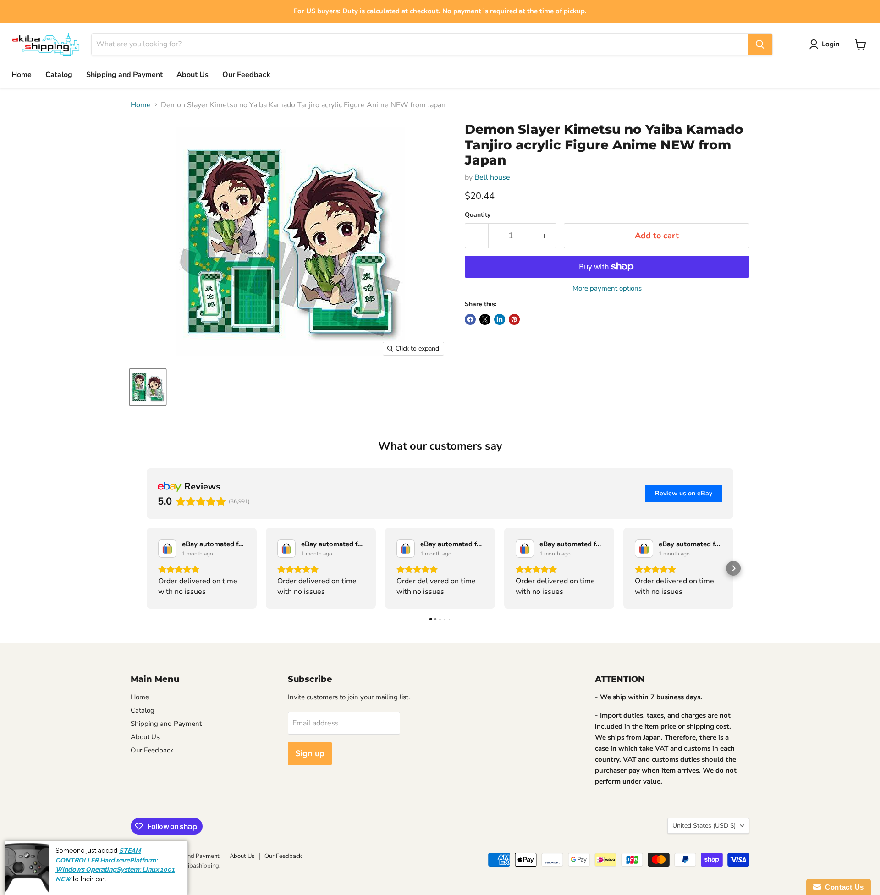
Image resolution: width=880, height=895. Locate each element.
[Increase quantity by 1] (544, 235)
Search (140, 856)
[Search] (760, 44)
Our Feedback (246, 75)
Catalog (58, 75)
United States (704, 825)
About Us (192, 75)
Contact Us (842, 887)
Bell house (492, 177)
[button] (146, 568)
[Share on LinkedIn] (499, 319)
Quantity (477, 215)
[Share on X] (484, 319)
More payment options (607, 288)
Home (21, 75)
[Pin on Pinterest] (514, 319)
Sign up (309, 753)
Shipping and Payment (124, 75)
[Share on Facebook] (470, 319)
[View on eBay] (167, 548)
